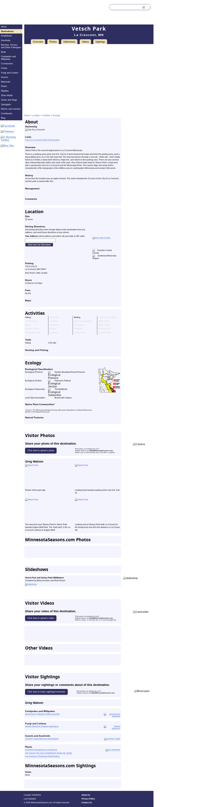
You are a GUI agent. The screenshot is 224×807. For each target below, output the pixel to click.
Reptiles (5, 91)
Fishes (4, 68)
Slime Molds (7, 95)
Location (36, 115)
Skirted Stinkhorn (42, 726)
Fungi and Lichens (9, 72)
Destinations (7, 31)
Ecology (56, 115)
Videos (85, 41)
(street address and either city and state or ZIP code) (55, 236)
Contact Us (86, 802)
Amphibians (6, 36)
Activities (46, 115)
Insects (4, 77)
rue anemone (42, 756)
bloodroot (41, 750)
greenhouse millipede (42, 714)
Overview (38, 41)
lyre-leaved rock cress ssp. (48, 753)
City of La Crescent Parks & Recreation (42, 140)
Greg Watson (34, 461)
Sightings (100, 41)
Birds (3, 52)
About (27, 115)
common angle (42, 739)
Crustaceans (7, 63)
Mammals (5, 82)
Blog (3, 118)
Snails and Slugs (9, 100)
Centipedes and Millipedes (8, 57)
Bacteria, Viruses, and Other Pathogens (11, 46)
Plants (4, 86)
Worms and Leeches (10, 109)
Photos (53, 41)
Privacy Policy (88, 799)
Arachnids (5, 40)
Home (4, 26)
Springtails (6, 104)
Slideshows (69, 41)
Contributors (6, 113)
